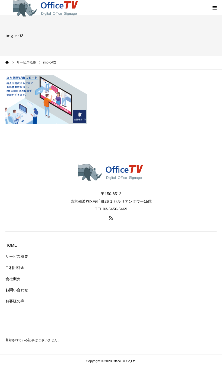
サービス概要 (16, 256)
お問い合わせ (16, 290)
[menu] (214, 7)
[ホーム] (7, 62)
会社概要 (13, 279)
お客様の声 (14, 301)
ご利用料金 (14, 267)
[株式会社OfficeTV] (111, 187)
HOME (11, 245)
